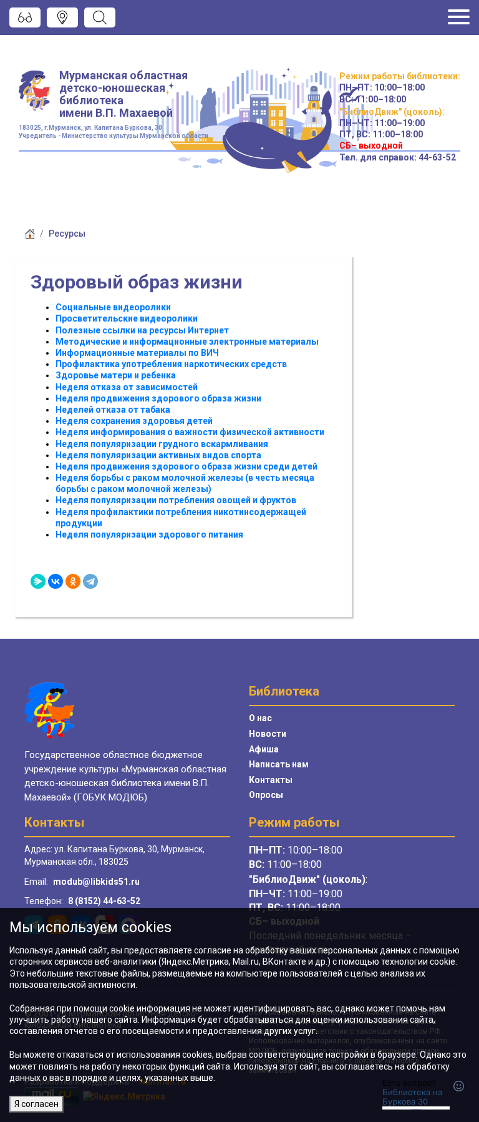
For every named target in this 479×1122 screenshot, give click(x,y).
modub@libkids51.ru (96, 882)
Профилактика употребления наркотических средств (171, 364)
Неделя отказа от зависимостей (127, 387)
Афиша (264, 749)
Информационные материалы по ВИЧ (137, 353)
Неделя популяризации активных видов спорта (158, 455)
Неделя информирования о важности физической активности (190, 432)
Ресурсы (67, 234)
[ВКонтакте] (55, 581)
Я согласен (36, 1104)
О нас (260, 718)
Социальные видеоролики (113, 307)
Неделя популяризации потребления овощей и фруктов (176, 500)
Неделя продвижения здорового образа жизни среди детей (186, 466)
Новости (267, 734)
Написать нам (279, 764)
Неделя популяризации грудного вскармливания (162, 444)
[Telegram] (90, 581)
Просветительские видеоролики (127, 318)
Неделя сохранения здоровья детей (134, 421)
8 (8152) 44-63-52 (104, 901)
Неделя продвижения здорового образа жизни (158, 398)
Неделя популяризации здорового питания (149, 534)
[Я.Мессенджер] (38, 581)
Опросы (266, 795)
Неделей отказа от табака (113, 410)
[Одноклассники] (72, 581)
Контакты (271, 780)
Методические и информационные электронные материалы (187, 342)
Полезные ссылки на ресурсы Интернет (142, 330)
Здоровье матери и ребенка (116, 375)
